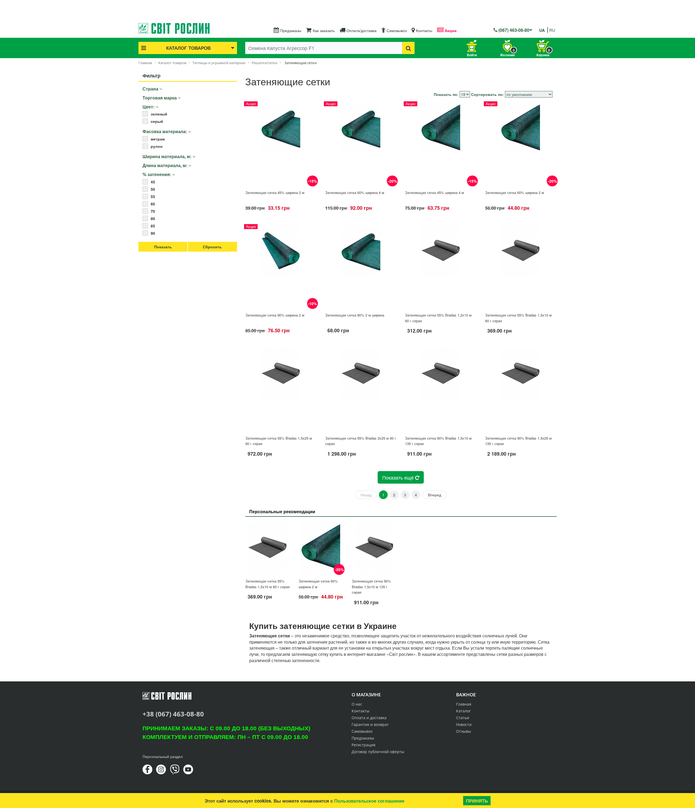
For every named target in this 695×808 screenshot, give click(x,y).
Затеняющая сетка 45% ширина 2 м (274, 192)
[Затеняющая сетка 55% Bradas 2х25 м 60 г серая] (360, 389)
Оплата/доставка (361, 30)
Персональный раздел (163, 756)
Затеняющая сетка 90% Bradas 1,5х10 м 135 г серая (371, 586)
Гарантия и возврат (370, 724)
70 (153, 211)
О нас (357, 704)
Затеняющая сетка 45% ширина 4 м (434, 192)
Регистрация (363, 744)
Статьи (462, 717)
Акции (450, 30)
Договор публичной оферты (378, 751)
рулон (156, 146)
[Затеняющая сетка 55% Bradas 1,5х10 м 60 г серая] (520, 267)
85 (153, 225)
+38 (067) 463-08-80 (173, 713)
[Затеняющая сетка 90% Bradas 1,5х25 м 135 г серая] (520, 389)
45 (153, 181)
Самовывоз (396, 30)
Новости (464, 724)
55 (153, 196)
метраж (158, 139)
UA (542, 30)
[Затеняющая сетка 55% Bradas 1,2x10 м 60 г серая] (440, 267)
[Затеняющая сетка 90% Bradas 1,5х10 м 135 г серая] (440, 389)
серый (157, 121)
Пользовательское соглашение (369, 800)
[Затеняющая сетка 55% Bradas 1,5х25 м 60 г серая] (281, 389)
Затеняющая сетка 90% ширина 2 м (274, 315)
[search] (408, 48)
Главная (463, 704)
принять (477, 800)
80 (153, 218)
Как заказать (323, 30)
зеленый (159, 114)
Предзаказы (290, 30)
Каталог (463, 710)
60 (153, 203)
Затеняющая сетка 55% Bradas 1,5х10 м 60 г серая (267, 583)
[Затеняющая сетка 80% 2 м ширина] (360, 267)
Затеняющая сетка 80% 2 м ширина (354, 315)
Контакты (423, 30)
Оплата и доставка (369, 717)
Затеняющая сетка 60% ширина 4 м (354, 192)
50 (153, 189)
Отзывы (463, 731)
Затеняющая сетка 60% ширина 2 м (514, 192)
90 (153, 233)
